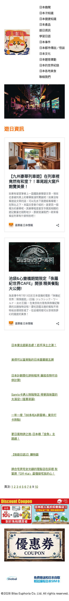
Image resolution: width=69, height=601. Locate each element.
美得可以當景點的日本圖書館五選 (32, 359)
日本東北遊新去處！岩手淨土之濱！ (34, 345)
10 (36, 486)
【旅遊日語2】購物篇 (25, 454)
